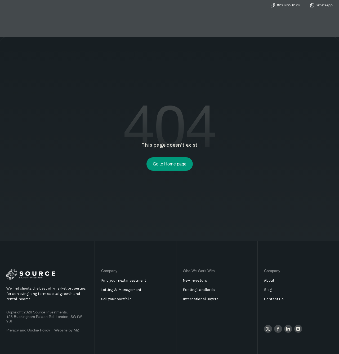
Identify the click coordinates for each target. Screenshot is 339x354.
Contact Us (274, 299)
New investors (195, 280)
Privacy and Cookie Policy (28, 330)
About (269, 280)
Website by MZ (66, 330)
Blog (268, 289)
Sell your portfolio (116, 299)
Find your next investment (123, 280)
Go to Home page (169, 164)
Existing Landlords (199, 289)
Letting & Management (121, 289)
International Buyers (200, 299)
